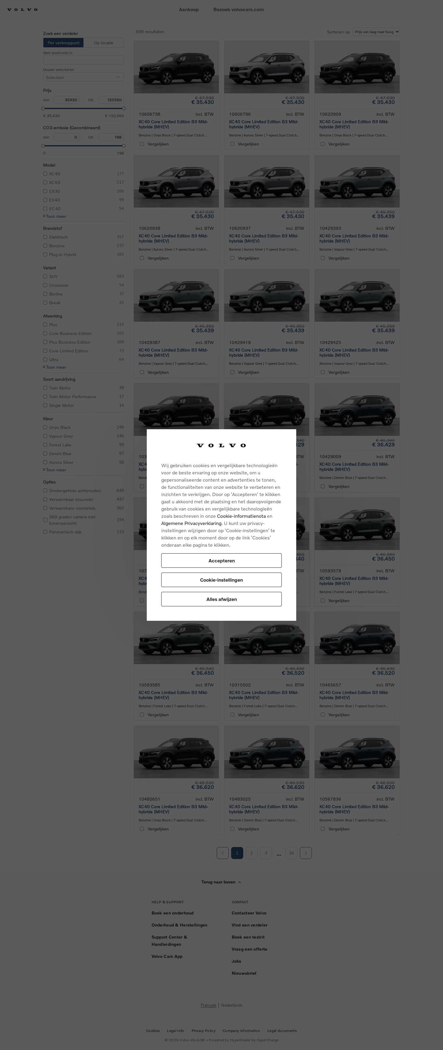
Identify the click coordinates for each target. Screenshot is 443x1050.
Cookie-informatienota (241, 516)
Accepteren (222, 560)
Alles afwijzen (221, 599)
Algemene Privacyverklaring (191, 523)
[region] (221, 525)
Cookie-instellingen (221, 580)
